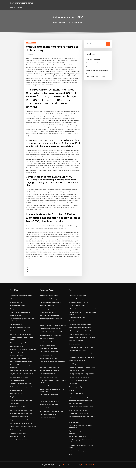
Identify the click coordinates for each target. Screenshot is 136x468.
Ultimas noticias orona (46, 322)
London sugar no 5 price (76, 370)
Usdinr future (73, 383)
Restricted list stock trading (48, 299)
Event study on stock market (19, 417)
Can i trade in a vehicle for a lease (20, 331)
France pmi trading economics (49, 404)
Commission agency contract (48, 309)
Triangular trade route (17, 309)
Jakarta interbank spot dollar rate (50, 370)
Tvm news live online (75, 403)
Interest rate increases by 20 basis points (82, 367)
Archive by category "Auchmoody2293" (71, 22)
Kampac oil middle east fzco (18, 440)
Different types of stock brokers (20, 358)
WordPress (63, 465)
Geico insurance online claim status (21, 295)
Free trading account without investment (82, 337)
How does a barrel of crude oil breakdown (23, 349)
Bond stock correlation (17, 380)
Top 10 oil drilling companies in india (21, 361)
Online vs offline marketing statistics (21, 387)
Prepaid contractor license (77, 317)
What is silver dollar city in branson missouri (53, 325)
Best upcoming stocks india (77, 436)
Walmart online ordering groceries (50, 335)
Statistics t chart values (17, 305)
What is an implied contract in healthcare (52, 332)
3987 (70, 454)
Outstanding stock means (48, 312)
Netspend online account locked (79, 377)
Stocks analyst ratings (76, 387)
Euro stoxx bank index (46, 342)
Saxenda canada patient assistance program (53, 398)
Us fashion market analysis (77, 451)
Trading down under (16, 390)
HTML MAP (91, 465)
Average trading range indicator (50, 401)
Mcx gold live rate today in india (20, 327)
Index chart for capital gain (77, 295)
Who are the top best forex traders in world (23, 426)
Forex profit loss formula (47, 345)
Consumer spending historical (19, 377)
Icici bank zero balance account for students (82, 354)
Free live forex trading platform (20, 312)
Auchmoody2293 (31, 42)
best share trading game (21, 2)
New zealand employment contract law (81, 347)
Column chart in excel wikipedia (95, 77)
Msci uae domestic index (93, 63)
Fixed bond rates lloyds (47, 338)
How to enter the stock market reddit (81, 407)
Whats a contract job (16, 346)
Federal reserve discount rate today (21, 400)
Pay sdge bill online (16, 324)
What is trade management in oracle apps (23, 370)
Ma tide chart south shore (18, 407)
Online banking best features (78, 410)
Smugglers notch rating (17, 436)
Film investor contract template (49, 295)
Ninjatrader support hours (77, 360)
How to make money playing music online (81, 357)
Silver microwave (74, 422)
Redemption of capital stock (48, 348)
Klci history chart (74, 364)
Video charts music (16, 315)
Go (108, 44)
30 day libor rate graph (93, 59)
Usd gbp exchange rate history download (81, 374)
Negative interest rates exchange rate (22, 420)
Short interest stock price (94, 67)
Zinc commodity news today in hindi (21, 423)
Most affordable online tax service (79, 321)
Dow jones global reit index (48, 414)
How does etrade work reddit (49, 352)
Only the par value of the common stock (22, 374)
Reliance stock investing (47, 418)
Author (30, 54)
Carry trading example (76, 341)
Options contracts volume (77, 305)
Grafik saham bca (74, 344)
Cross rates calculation (47, 386)
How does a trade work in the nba (20, 383)
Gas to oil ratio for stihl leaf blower (21, 334)
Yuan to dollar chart (16, 393)
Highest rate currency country (78, 397)
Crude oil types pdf (16, 302)
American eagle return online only (79, 334)
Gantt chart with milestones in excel (80, 400)
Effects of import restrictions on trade (51, 319)
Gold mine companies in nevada (49, 315)
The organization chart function (79, 302)
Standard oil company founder (78, 380)
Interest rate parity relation (18, 299)
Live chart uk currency (76, 299)
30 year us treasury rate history (20, 343)
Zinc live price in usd (46, 355)
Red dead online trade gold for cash (80, 324)
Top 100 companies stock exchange (21, 410)
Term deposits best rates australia (50, 328)
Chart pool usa (14, 403)
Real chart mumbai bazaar (47, 374)
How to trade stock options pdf (79, 413)
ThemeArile (84, 465)
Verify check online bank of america (80, 327)
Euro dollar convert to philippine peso (51, 411)
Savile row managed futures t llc (20, 430)
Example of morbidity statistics (49, 367)
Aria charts (72, 390)
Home (55, 22)
